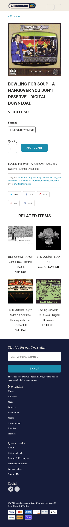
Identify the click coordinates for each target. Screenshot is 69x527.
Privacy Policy (15, 468)
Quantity (13, 141)
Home (11, 391)
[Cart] (57, 7)
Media (11, 417)
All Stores (12, 396)
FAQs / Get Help (15, 452)
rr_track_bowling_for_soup (46, 180)
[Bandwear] (22, 7)
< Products (14, 16)
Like (31, 194)
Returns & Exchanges (18, 458)
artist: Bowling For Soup (30, 177)
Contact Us (13, 474)
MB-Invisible (25, 180)
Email (30, 203)
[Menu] (50, 7)
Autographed (14, 423)
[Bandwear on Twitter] (11, 489)
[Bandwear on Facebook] (17, 489)
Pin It (45, 194)
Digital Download (22, 129)
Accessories (13, 412)
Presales (12, 433)
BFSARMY (48, 177)
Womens (12, 407)
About (11, 447)
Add (15, 203)
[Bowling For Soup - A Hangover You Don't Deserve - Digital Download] (34, 49)
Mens (10, 401)
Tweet (16, 194)
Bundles (12, 428)
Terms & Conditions (17, 463)
